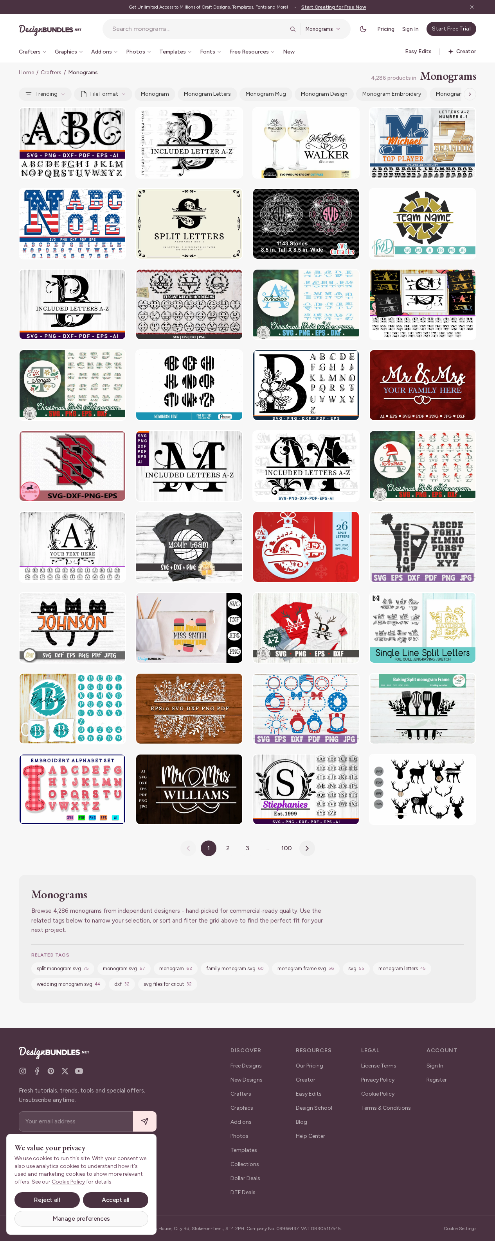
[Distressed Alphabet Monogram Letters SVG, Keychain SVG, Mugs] (72, 709)
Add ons (241, 1122)
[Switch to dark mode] (363, 29)
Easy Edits (309, 1094)
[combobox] (198, 29)
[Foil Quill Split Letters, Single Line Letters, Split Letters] (422, 628)
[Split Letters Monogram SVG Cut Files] (72, 305)
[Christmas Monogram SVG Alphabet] (72, 385)
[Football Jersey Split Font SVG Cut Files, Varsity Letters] (422, 143)
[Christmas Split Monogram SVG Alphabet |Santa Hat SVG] (422, 466)
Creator (305, 1079)
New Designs (246, 1079)
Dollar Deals (245, 1178)
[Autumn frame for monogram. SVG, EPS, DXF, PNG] (189, 709)
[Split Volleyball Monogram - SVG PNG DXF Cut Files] (189, 547)
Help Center (310, 1136)
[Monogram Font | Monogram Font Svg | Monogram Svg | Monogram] (189, 385)
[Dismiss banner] (472, 7)
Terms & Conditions (386, 1108)
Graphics (241, 1108)
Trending (46, 94)
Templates (243, 1150)
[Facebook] (37, 1071)
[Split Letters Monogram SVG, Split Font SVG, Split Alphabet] (189, 466)
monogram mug (266, 94)
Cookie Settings (460, 1228)
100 (286, 848)
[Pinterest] (51, 1071)
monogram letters (207, 94)
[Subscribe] (145, 1121)
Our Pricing (309, 1065)
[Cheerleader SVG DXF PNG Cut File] (422, 224)
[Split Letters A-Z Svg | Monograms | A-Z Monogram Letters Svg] (189, 305)
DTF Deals (243, 1192)
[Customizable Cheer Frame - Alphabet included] (422, 547)
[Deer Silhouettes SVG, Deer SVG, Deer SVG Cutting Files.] (422, 789)
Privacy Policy (377, 1079)
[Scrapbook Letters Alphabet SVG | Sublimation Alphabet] (72, 789)
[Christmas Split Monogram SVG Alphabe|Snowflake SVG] (306, 305)
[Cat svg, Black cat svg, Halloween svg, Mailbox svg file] (72, 628)
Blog (301, 1122)
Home (26, 72)
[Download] (99, 118)
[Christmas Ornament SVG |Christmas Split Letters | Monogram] (306, 547)
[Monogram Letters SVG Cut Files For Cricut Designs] (72, 143)
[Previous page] (188, 848)
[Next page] (307, 848)
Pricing (385, 29)
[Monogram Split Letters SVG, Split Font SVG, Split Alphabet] (189, 143)
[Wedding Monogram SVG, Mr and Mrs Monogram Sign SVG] (422, 385)
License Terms (378, 1065)
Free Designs (246, 1065)
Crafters (51, 72)
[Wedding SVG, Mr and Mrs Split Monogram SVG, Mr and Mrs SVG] (189, 789)
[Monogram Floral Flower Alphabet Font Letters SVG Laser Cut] (306, 385)
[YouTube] (79, 1071)
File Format (104, 94)
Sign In (410, 29)
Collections (244, 1164)
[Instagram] (23, 1071)
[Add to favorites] (115, 118)
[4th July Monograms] (306, 709)
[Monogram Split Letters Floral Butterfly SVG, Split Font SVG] (306, 466)
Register (437, 1079)
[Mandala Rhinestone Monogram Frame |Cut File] (306, 224)
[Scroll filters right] (470, 94)
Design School (314, 1108)
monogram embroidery (391, 94)
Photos (239, 1136)
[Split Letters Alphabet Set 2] (189, 224)
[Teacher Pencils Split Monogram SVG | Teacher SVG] (189, 628)
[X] (65, 1071)
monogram (155, 94)
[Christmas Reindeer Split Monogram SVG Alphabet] (306, 628)
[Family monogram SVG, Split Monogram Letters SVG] (422, 305)
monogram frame (458, 94)
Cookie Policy (377, 1094)
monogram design (324, 94)
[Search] (292, 29)
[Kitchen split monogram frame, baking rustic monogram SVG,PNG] (422, 709)
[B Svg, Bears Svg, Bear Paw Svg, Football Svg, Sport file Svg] (72, 466)
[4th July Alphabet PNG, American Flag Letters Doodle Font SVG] (72, 224)
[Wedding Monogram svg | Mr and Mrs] (306, 143)
